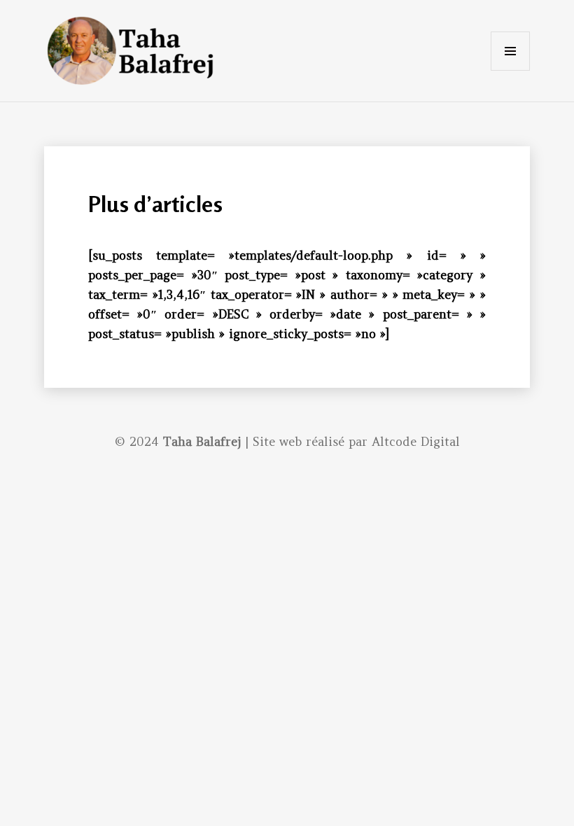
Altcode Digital (416, 441)
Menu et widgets (510, 70)
